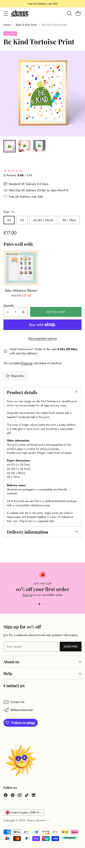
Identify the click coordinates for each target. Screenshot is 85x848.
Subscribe (70, 646)
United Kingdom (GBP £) (25, 812)
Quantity (8, 305)
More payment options (42, 338)
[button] (42, 173)
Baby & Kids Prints (26, 25)
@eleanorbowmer (21, 710)
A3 (22, 220)
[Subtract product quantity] (8, 312)
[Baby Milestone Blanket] (21, 267)
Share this (17, 376)
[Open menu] (5, 13)
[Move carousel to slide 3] (46, 604)
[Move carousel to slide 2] (42, 604)
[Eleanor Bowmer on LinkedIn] (33, 795)
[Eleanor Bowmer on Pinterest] (12, 795)
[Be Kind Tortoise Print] (42, 93)
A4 (9, 220)
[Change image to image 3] (39, 146)
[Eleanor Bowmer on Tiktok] (26, 795)
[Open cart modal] (77, 13)
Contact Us (17, 702)
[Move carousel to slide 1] (39, 604)
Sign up (28, 595)
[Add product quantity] (23, 312)
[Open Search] (69, 13)
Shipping (26, 363)
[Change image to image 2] (24, 146)
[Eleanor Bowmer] (20, 13)
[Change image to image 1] (9, 146)
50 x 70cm (69, 220)
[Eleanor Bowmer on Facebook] (5, 795)
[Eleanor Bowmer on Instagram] (19, 795)
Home (6, 25)
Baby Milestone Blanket (21, 290)
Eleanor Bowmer (37, 820)
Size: (8, 212)
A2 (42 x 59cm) (43, 220)
